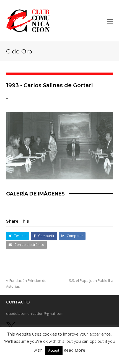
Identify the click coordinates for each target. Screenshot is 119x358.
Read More (74, 350)
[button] (110, 21)
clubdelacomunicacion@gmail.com (34, 313)
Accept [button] (53, 350)
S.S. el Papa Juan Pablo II (89, 280)
